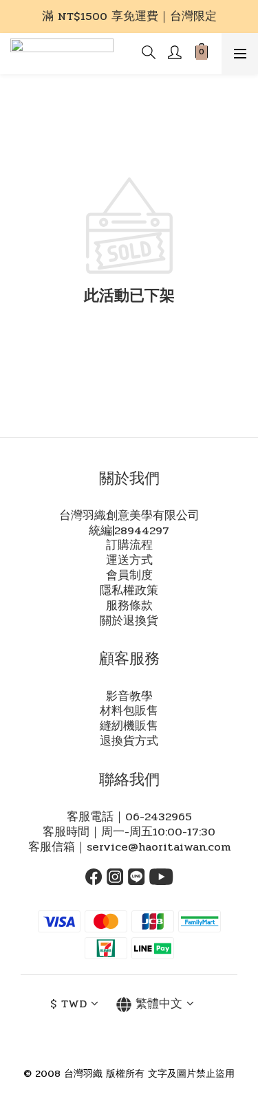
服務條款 (129, 606)
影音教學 (129, 696)
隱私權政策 (129, 591)
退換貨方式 (129, 741)
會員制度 (129, 575)
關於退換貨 (129, 621)
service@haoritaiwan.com (158, 847)
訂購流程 (129, 545)
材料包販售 (129, 711)
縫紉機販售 (129, 726)
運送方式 (129, 560)
